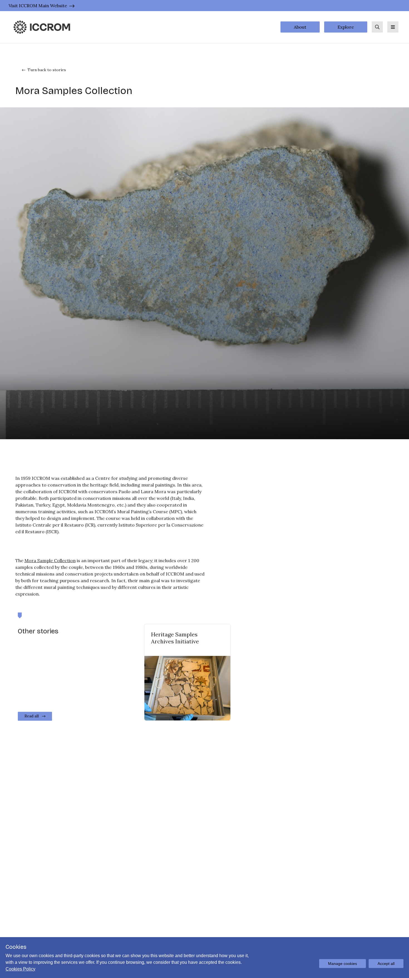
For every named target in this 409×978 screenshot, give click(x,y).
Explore (345, 27)
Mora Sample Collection (50, 560)
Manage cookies (342, 963)
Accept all (386, 963)
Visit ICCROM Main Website (38, 5)
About (300, 27)
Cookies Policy (20, 969)
